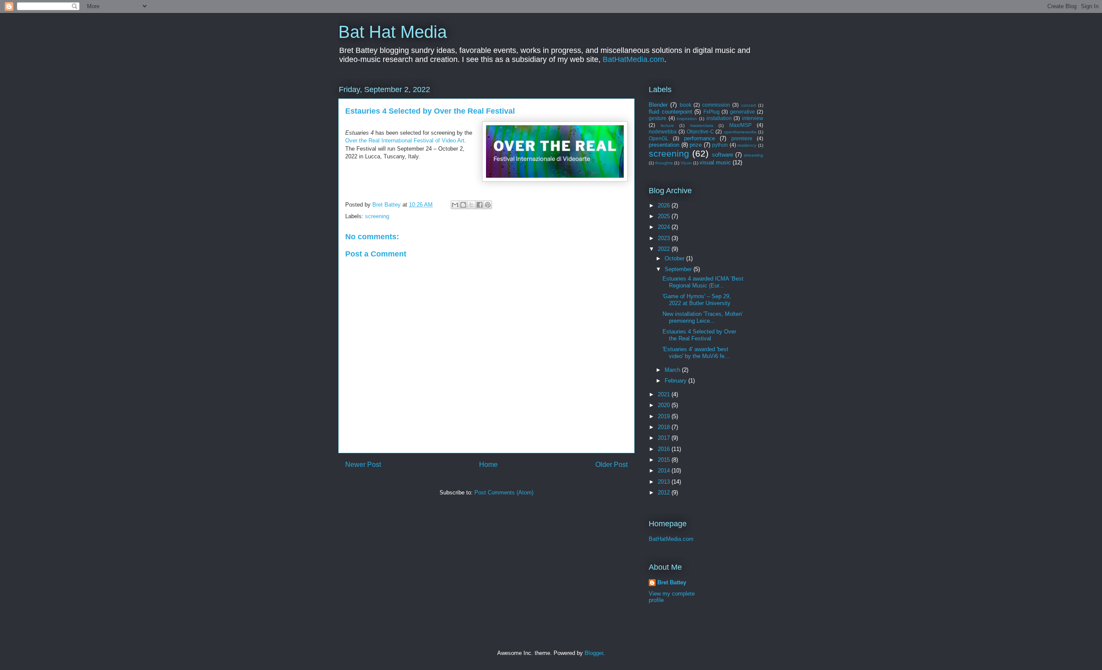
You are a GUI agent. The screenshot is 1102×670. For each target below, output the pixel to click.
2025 (665, 216)
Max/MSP (740, 125)
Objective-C (700, 131)
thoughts (664, 163)
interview (752, 118)
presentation (664, 145)
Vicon (686, 163)
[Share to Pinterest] (487, 205)
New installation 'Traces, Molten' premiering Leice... (702, 317)
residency (746, 145)
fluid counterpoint (670, 111)
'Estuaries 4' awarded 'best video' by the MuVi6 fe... (696, 352)
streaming (753, 155)
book (685, 105)
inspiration (687, 118)
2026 (665, 205)
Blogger (594, 653)
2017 (665, 438)
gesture (657, 118)
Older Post (611, 464)
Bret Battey (387, 204)
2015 (665, 460)
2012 (665, 492)
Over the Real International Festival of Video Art (404, 140)
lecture (667, 125)
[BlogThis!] (463, 205)
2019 (665, 416)
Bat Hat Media (392, 31)
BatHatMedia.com (633, 59)
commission (716, 105)
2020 (665, 405)
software (722, 154)
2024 (665, 227)
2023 (665, 238)
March (673, 370)
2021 (665, 394)
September (679, 269)
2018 (665, 427)
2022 (665, 249)
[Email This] (455, 205)
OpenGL (659, 138)
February (676, 380)
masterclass (701, 125)
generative (742, 111)
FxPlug (711, 111)
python (720, 145)
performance (699, 138)
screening (377, 216)
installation (719, 118)
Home (488, 464)
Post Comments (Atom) (503, 492)
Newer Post (363, 464)
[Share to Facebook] (479, 205)
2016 (665, 449)
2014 (665, 470)
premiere (741, 138)
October (675, 258)
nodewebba (663, 131)
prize (696, 145)
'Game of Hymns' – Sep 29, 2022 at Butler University (696, 299)
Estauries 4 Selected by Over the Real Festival (699, 335)
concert (748, 105)
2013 (665, 482)
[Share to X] (471, 205)
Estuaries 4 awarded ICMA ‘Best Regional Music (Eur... (702, 282)
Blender (658, 105)
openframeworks (740, 132)
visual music (715, 162)
